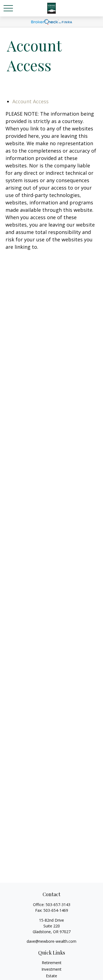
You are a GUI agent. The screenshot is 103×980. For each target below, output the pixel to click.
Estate (51, 975)
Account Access (30, 101)
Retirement (52, 962)
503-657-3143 (58, 904)
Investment (51, 969)
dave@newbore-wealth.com (51, 941)
